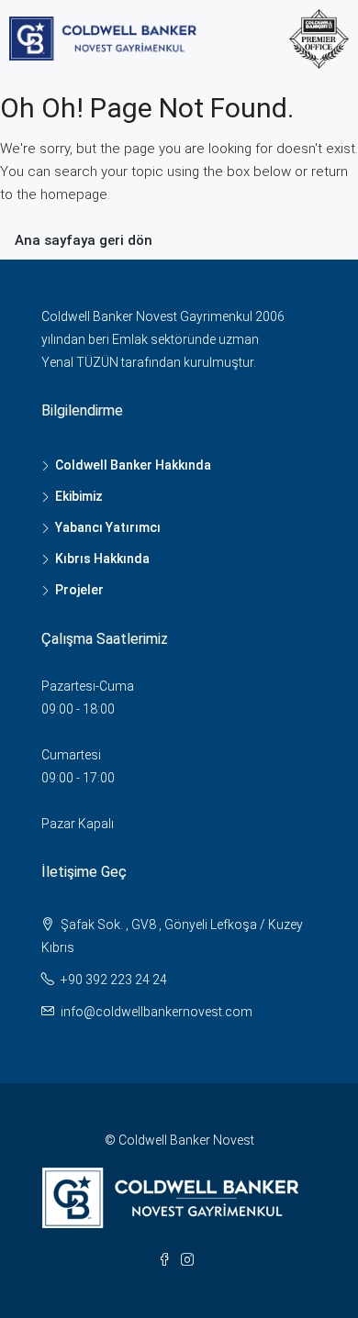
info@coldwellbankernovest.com (156, 1011)
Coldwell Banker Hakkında (133, 465)
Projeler (79, 589)
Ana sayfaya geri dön (83, 240)
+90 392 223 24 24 (114, 979)
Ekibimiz (79, 496)
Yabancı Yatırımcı (108, 527)
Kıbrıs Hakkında (102, 558)
